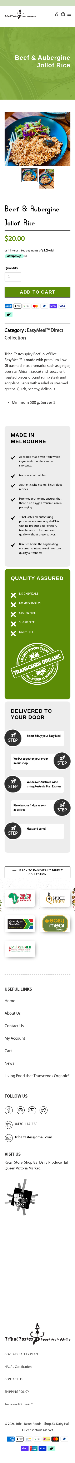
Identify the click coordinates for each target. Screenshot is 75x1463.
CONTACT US (13, 1379)
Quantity (11, 268)
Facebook (9, 1110)
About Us (13, 1014)
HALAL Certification (18, 1367)
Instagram (20, 1110)
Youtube (32, 1110)
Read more (37, 634)
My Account (15, 1039)
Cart (8, 1051)
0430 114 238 (26, 1124)
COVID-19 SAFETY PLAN (21, 1354)
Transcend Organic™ (18, 1404)
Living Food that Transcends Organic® (37, 1076)
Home (10, 1001)
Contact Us (14, 1026)
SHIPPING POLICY (17, 1392)
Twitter (44, 1110)
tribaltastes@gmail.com (33, 1137)
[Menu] (69, 14)
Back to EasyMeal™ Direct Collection (41, 872)
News (9, 1064)
